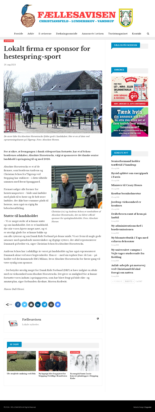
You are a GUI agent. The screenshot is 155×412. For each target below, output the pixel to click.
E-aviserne (45, 33)
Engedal (148, 407)
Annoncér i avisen (93, 33)
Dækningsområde (66, 33)
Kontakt (136, 33)
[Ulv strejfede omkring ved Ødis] (21, 361)
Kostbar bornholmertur (126, 193)
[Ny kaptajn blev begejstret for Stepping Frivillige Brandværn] (53, 361)
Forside (18, 33)
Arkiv (31, 33)
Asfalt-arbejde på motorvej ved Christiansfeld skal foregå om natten (128, 269)
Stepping (9, 41)
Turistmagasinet (117, 33)
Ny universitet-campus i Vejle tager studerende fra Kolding (127, 253)
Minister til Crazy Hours (126, 185)
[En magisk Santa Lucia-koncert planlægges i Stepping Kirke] (84, 361)
